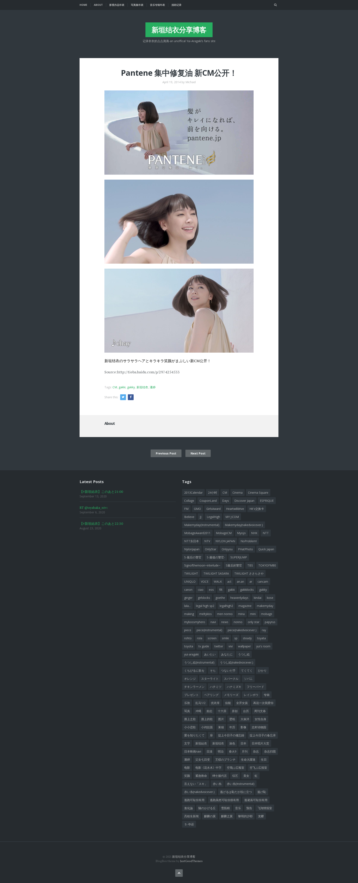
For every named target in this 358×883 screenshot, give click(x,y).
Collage (189, 501)
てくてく (247, 670)
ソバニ (248, 679)
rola (199, 638)
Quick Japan (266, 549)
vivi (231, 646)
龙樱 (261, 816)
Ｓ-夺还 (189, 824)
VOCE (204, 581)
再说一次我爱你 (263, 703)
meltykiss (205, 614)
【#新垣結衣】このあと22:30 (101, 523)
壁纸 (232, 719)
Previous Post (166, 453)
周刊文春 (260, 711)
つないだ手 (228, 670)
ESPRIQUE (267, 501)
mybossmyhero (194, 622)
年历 (232, 727)
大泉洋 (245, 719)
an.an (240, 581)
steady (247, 638)
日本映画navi (192, 751)
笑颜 (187, 776)
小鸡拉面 (207, 727)
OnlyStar (210, 549)
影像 (243, 727)
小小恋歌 (190, 727)
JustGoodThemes (191, 861)
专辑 (267, 695)
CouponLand (208, 501)
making (189, 614)
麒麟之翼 (227, 816)
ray (264, 630)
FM (186, 509)
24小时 (212, 492)
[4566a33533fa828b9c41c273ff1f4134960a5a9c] (179, 221)
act (229, 581)
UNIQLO (190, 581)
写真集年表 (137, 5)
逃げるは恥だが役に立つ (236, 792)
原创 (235, 711)
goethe (220, 598)
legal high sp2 (205, 606)
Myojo (241, 533)
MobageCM (224, 533)
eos (211, 590)
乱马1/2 (200, 703)
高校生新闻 (191, 816)
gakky (131, 387)
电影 (187, 768)
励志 (209, 711)
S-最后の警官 (192, 557)
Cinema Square (258, 492)
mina (241, 614)
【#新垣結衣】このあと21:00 (101, 491)
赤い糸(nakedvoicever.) (199, 792)
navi (213, 622)
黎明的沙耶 (245, 816)
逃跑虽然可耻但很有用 (224, 800)
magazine (245, 606)
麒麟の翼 (210, 816)
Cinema (237, 492)
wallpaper (244, 646)
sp (235, 638)
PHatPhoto (245, 549)
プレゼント (191, 695)
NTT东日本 (191, 541)
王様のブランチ (225, 759)
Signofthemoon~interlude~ (202, 565)
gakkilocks (247, 590)
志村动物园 (259, 727)
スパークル (231, 679)
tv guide (203, 646)
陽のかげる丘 (207, 808)
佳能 (228, 703)
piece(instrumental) (209, 630)
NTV (207, 541)
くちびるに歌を (194, 670)
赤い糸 (217, 784)
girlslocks (204, 598)
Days (225, 501)
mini (253, 614)
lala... (187, 606)
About (98, 5)
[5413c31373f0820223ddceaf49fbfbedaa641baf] (179, 310)
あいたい (210, 654)
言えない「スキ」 (195, 784)
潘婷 (153, 387)
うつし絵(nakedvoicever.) (236, 662)
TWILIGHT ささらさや (249, 573)
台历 (246, 711)
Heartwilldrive (235, 509)
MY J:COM (232, 517)
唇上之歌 (190, 719)
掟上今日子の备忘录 (263, 735)
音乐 (238, 808)
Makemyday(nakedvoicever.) (244, 525)
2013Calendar (193, 492)
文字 (187, 743)
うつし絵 (244, 654)
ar (250, 581)
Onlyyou (227, 549)
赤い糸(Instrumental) (240, 784)
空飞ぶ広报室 (258, 768)
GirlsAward (213, 509)
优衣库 (215, 703)
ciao (200, 590)
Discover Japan (244, 501)
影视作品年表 (116, 5)
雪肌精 (225, 808)
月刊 (245, 751)
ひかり (262, 670)
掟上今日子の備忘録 (231, 735)
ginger (188, 598)
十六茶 (222, 711)
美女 (246, 776)
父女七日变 (202, 759)
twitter (218, 646)
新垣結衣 (201, 743)
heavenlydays (239, 598)
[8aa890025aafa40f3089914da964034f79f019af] (179, 132)
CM (114, 387)
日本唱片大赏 (260, 743)
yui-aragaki (191, 654)
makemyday (265, 606)
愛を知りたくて (194, 735)
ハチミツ (215, 687)
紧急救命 (201, 776)
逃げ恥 (261, 792)
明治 (221, 751)
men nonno (225, 614)
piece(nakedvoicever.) (242, 630)
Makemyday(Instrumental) (201, 525)
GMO (197, 509)
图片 (221, 719)
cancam (263, 581)
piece (187, 630)
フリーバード (255, 687)
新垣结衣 (142, 387)
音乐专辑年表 (157, 5)
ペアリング (211, 695)
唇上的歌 (207, 719)
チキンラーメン (194, 687)
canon (188, 590)
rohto (188, 638)
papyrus (270, 622)
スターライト (210, 679)
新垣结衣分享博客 (179, 29)
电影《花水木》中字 (208, 768)
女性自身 (260, 719)
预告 (249, 808)
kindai (257, 598)
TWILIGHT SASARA (216, 573)
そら (213, 670)
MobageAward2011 (197, 533)
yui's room (263, 646)
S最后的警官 (234, 565)
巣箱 (221, 727)
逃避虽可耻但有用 (255, 800)
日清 (209, 751)
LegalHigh (213, 517)
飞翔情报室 (265, 808)
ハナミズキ (234, 687)
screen (212, 638)
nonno (238, 622)
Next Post (198, 453)
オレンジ (190, 679)
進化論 (188, 808)
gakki (122, 387)
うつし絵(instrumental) (199, 662)
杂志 (256, 751)
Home (83, 5)
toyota (188, 646)
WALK (218, 581)
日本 (243, 743)
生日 (264, 759)
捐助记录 (176, 5)
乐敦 (187, 703)
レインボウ (251, 695)
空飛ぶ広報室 (235, 768)
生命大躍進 (248, 759)
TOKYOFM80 (267, 565)
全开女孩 (242, 703)
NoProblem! (249, 541)
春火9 (232, 751)
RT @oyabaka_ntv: (94, 507)
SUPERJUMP (238, 557)
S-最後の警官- (216, 557)
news (224, 622)
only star (253, 622)
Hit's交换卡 (256, 509)
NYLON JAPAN (225, 541)
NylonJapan (192, 549)
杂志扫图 (270, 751)
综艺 (235, 776)
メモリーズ (231, 695)
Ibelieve (189, 517)
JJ (200, 517)
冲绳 (198, 711)
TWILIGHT (191, 573)
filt (221, 590)
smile (225, 638)
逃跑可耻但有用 (194, 800)
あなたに (227, 654)
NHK (254, 533)
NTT (266, 533)
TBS (250, 565)
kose (270, 598)
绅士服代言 (219, 776)
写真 (187, 711)
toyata (261, 638)
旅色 (232, 743)
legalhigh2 (226, 606)
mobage (266, 614)
